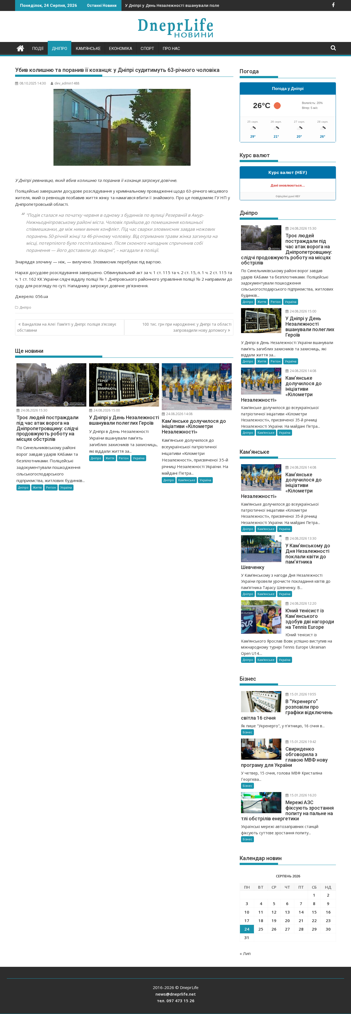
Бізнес (247, 732)
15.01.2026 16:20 (302, 795)
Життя (37, 487)
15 (314, 912)
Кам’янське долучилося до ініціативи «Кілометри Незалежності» (190, 5)
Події (37, 48)
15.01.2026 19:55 (302, 694)
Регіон (51, 487)
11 (260, 912)
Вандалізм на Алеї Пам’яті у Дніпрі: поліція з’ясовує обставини (66, 327)
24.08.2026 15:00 (106, 410)
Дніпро (59, 48)
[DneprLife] (20, 48)
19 (273, 920)
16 (328, 912)
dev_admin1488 (67, 83)
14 (301, 912)
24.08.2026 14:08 (179, 414)
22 (314, 920)
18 (260, 920)
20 (287, 920)
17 (246, 920)
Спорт (147, 48)
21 (301, 920)
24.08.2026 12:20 (302, 603)
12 (273, 912)
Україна (66, 487)
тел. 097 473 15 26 (175, 1000)
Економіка (120, 48)
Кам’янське (88, 48)
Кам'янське (186, 480)
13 (287, 912)
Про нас (171, 48)
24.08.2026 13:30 (302, 538)
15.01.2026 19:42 (302, 741)
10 (246, 912)
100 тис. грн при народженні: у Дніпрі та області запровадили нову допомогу (186, 327)
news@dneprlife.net (175, 994)
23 (328, 920)
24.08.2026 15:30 (33, 410)
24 (246, 929)
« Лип (245, 953)
